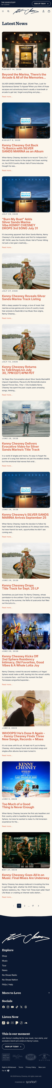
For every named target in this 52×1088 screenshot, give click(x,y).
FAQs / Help (7, 984)
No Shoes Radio (9, 975)
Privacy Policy (31, 1067)
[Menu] (3, 11)
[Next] (38, 906)
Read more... (7, 96)
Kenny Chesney (21, 1076)
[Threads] (25, 1006)
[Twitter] (21, 1006)
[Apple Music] (3, 1022)
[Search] (8, 11)
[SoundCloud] (25, 1022)
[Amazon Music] (12, 1022)
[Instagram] (7, 1006)
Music (5, 960)
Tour (4, 965)
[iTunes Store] (21, 1022)
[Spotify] (7, 1022)
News (4, 970)
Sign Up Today (12, 1046)
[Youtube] (12, 1006)
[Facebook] (3, 1006)
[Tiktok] (16, 1006)
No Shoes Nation (10, 980)
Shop (4, 956)
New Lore (41, 1067)
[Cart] (49, 11)
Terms (21, 1067)
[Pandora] (16, 1022)
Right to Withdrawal (9, 1067)
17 (33, 906)
